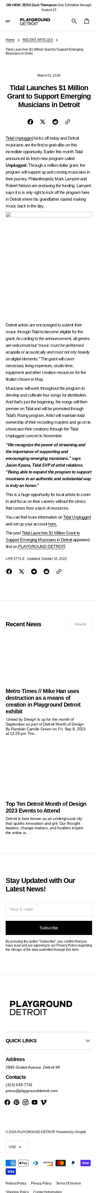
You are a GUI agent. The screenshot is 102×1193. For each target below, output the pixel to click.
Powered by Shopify (71, 1132)
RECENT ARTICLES (38, 40)
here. (52, 523)
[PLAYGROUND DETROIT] (35, 21)
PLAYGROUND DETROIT (41, 546)
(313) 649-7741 (19, 1084)
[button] (12, 21)
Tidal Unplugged (19, 138)
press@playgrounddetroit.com (32, 1090)
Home (10, 40)
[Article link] (49, 685)
